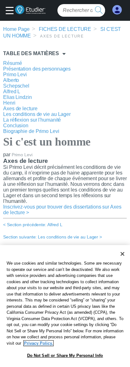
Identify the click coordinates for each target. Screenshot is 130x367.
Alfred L (11, 91)
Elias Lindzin (17, 97)
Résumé (12, 63)
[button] (11, 11)
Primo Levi (15, 74)
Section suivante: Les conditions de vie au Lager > (52, 236)
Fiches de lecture (65, 29)
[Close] (122, 254)
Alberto (11, 80)
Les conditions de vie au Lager (37, 114)
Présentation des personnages (37, 69)
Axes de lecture (20, 108)
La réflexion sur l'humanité (32, 120)
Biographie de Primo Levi (31, 131)
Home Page (16, 29)
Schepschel (16, 86)
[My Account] (117, 10)
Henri (9, 103)
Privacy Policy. (38, 343)
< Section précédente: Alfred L (32, 224)
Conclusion (15, 125)
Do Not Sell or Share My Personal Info (65, 355)
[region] (65, 306)
